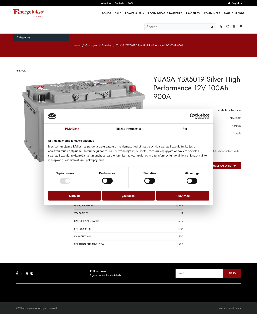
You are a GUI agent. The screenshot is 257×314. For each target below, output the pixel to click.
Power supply (134, 13)
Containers (212, 13)
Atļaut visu (183, 195)
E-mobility (193, 13)
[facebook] (17, 273)
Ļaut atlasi (128, 195)
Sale (118, 13)
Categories (23, 37)
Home (77, 45)
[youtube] (26, 273)
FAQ (130, 3)
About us (106, 3)
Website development (230, 308)
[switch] (107, 181)
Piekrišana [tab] (72, 128)
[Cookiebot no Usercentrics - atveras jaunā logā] (192, 116)
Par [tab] (185, 128)
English (236, 3)
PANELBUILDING (234, 13)
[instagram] (31, 273)
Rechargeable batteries (165, 13)
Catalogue (91, 45)
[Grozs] (240, 26)
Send (232, 273)
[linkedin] (22, 273)
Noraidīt (74, 195)
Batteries (106, 45)
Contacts (119, 3)
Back (22, 70)
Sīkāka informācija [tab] (128, 128)
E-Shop (106, 13)
